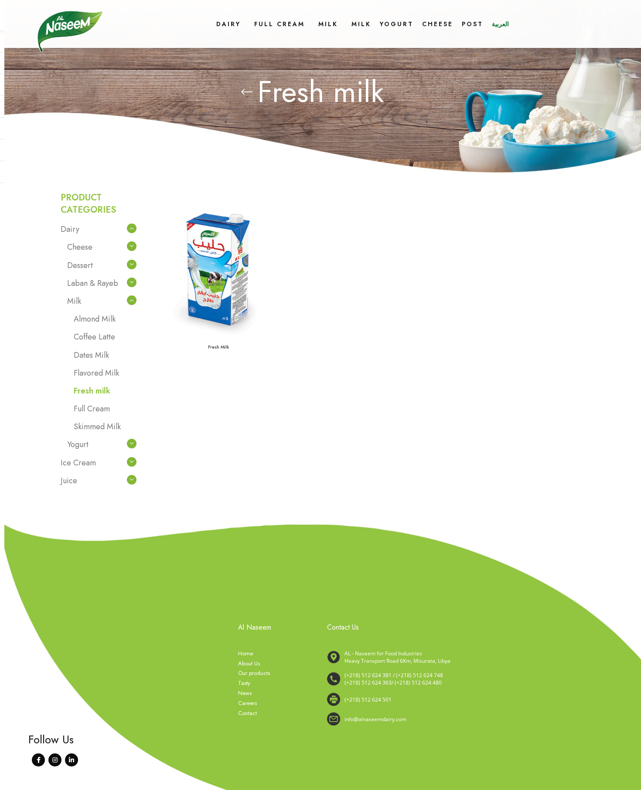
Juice (69, 480)
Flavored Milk (96, 373)
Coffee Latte (94, 336)
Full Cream (92, 408)
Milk (74, 301)
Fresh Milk (218, 347)
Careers (247, 703)
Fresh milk (92, 391)
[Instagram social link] (54, 759)
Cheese (79, 247)
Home (245, 654)
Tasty (244, 683)
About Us (249, 664)
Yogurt (78, 444)
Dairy (70, 229)
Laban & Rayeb (92, 283)
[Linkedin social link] (71, 759)
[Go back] (247, 92)
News (245, 693)
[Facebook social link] (38, 759)
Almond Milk (95, 319)
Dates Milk (91, 355)
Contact (247, 713)
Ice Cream (78, 462)
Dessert (80, 265)
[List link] (453, 679)
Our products (254, 673)
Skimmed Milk (97, 426)
